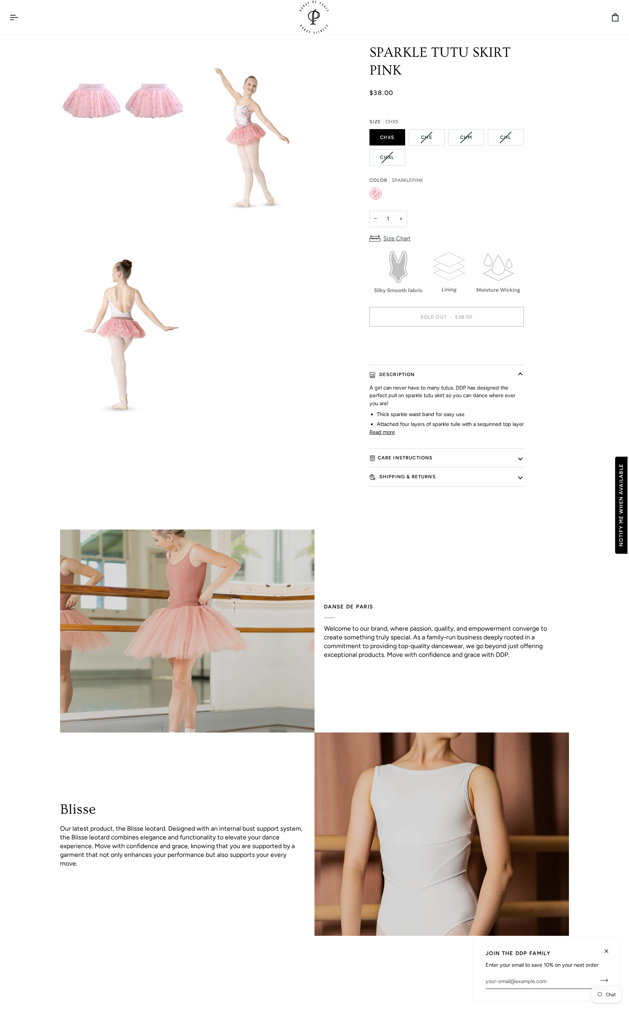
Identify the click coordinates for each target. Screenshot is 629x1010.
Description (396, 374)
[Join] (602, 980)
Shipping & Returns (407, 476)
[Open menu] (20, 17)
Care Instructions (405, 457)
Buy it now (446, 342)
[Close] (610, 948)
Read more (382, 432)
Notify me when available (621, 505)
